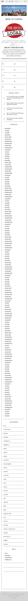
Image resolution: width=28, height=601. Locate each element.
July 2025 (7, 151)
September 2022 (8, 222)
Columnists (7, 441)
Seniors (6, 532)
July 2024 (7, 177)
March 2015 (7, 394)
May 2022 (7, 230)
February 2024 (8, 188)
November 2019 (8, 294)
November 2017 (8, 339)
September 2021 (8, 247)
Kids (5, 498)
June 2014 (7, 413)
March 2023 (7, 209)
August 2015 (7, 383)
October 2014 (8, 405)
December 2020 (8, 266)
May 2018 (7, 326)
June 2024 (7, 179)
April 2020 (7, 283)
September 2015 (8, 381)
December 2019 (8, 292)
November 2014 (8, 403)
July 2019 (7, 302)
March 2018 (7, 330)
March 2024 (7, 185)
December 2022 (8, 215)
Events (12, 42)
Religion (6, 525)
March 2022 (7, 234)
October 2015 (8, 379)
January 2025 (8, 164)
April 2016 (7, 371)
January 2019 (8, 311)
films (5, 479)
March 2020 (7, 285)
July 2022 (7, 226)
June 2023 (7, 203)
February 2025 (8, 162)
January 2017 (8, 351)
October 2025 (8, 145)
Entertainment (5, 42)
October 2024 (8, 171)
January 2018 (8, 334)
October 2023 (8, 194)
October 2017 (8, 341)
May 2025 (7, 156)
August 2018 (7, 320)
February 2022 (8, 237)
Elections (6, 460)
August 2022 (7, 224)
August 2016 (7, 362)
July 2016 (7, 364)
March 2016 (7, 373)
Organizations (7, 513)
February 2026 (8, 136)
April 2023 (7, 207)
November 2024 (8, 168)
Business (16, 40)
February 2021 (8, 262)
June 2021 (7, 254)
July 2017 (7, 345)
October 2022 (8, 220)
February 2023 (8, 211)
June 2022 (7, 228)
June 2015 (7, 388)
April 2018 (7, 328)
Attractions (9, 40)
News (24, 42)
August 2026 (7, 128)
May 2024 (7, 181)
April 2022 (7, 232)
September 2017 (8, 343)
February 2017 (8, 349)
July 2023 (7, 200)
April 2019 (7, 307)
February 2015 (8, 396)
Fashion (6, 471)
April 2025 (7, 158)
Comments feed (8, 557)
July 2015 (7, 386)
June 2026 (7, 132)
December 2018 (8, 313)
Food (16, 42)
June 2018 (7, 324)
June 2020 (7, 279)
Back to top (13, 597)
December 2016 (8, 354)
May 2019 (7, 305)
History (6, 490)
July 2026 (7, 130)
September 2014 (8, 407)
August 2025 (7, 149)
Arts (4, 40)
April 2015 (7, 392)
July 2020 (7, 277)
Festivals (6, 475)
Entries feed (7, 555)
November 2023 (8, 192)
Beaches (6, 433)
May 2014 (7, 415)
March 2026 (7, 134)
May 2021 (7, 256)
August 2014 (7, 409)
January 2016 (8, 375)
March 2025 (7, 160)
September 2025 (8, 147)
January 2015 (8, 398)
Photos (6, 521)
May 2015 (7, 390)
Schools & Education (9, 529)
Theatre (13, 43)
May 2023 (7, 205)
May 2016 (7, 369)
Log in (6, 553)
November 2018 (8, 315)
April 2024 (7, 183)
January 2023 (8, 213)
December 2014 (8, 400)
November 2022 (8, 217)
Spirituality (7, 536)
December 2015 (8, 377)
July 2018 (7, 322)
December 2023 (8, 190)
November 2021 (8, 243)
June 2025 (7, 154)
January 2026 (8, 139)
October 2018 (8, 317)
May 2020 (7, 281)
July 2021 (7, 251)
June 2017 (7, 347)
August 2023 (7, 198)
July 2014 (7, 411)
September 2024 (8, 173)
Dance (5, 448)
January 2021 (8, 264)
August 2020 (7, 275)
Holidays (20, 42)
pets (5, 517)
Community (22, 40)
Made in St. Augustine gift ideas (14, 47)
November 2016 (8, 356)
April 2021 (7, 258)
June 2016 (7, 366)
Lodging (6, 502)
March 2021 (7, 260)
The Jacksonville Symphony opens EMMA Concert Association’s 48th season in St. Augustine (15, 98)
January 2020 (8, 290)
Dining (5, 452)
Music (5, 506)
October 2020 (8, 271)
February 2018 (8, 332)
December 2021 (8, 241)
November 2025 (8, 143)
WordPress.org (8, 559)
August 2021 (7, 249)
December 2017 (8, 337)
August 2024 (7, 175)
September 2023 (8, 196)
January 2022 (8, 239)
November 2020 (8, 268)
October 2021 (8, 245)
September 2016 (8, 360)
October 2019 (8, 296)
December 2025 (8, 141)
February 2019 (8, 309)
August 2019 (7, 300)
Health (5, 487)
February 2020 (8, 288)
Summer (6, 540)
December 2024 (8, 166)
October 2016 (8, 358)
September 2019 (8, 298)
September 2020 (8, 273)
